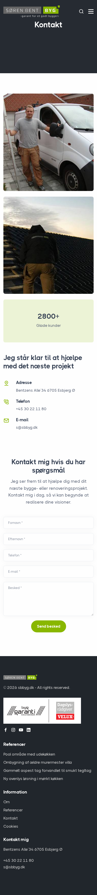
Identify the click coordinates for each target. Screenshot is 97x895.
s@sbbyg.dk (27, 427)
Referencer (13, 810)
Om (6, 802)
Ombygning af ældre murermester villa (37, 762)
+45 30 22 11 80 (18, 860)
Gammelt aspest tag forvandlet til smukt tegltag (47, 770)
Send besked (48, 626)
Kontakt (10, 818)
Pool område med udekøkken (29, 754)
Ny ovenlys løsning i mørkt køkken (33, 778)
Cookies (10, 826)
